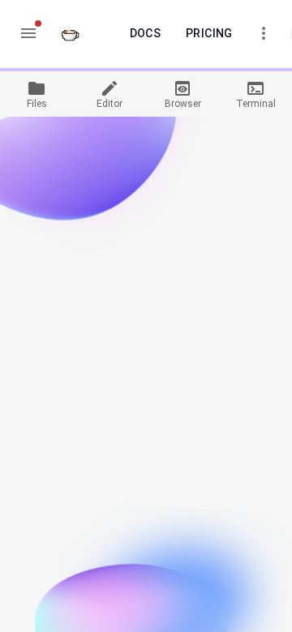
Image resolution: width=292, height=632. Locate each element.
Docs (145, 33)
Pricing (209, 33)
